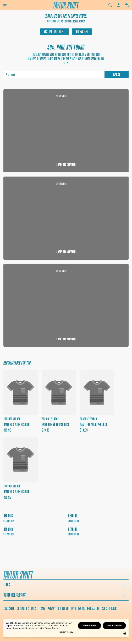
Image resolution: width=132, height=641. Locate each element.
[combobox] (53, 74)
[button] (5, 5)
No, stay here (82, 31)
